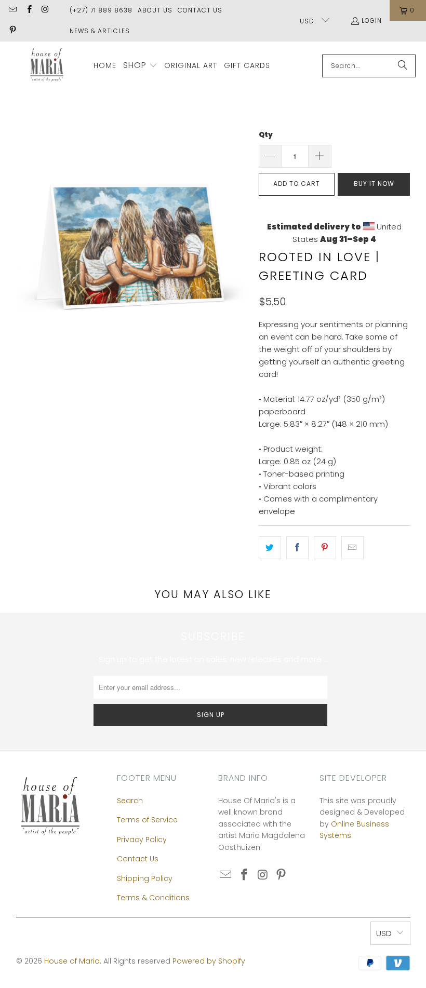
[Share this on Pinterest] (325, 547)
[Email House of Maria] (12, 10)
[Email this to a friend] (352, 547)
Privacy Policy (142, 839)
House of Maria (72, 961)
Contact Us (200, 10)
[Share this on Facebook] (297, 547)
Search (130, 800)
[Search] (403, 66)
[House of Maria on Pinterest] (12, 30)
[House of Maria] (46, 66)
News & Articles (100, 30)
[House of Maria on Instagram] (45, 10)
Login (372, 20)
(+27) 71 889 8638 (101, 10)
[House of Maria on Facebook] (28, 10)
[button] (140, 66)
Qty (266, 135)
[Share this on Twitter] (270, 547)
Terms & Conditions (153, 897)
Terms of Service (147, 820)
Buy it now (374, 183)
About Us (155, 10)
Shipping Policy (144, 878)
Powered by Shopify (208, 961)
